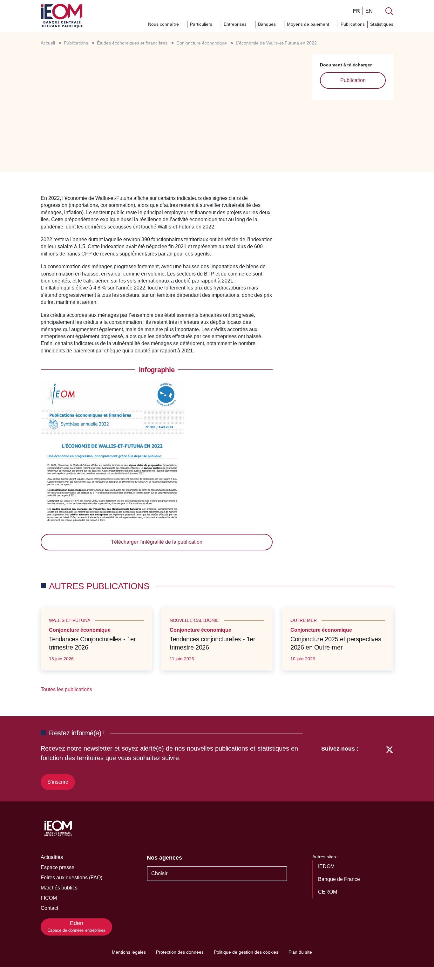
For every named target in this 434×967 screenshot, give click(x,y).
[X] (389, 766)
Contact (49, 908)
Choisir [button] (159, 873)
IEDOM (327, 866)
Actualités (52, 857)
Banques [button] (267, 24)
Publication (353, 80)
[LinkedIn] (366, 766)
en (369, 11)
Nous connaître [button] (164, 24)
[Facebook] (378, 766)
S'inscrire (57, 782)
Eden (76, 926)
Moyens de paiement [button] (308, 24)
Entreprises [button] (236, 24)
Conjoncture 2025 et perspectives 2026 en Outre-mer (335, 643)
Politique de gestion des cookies (246, 952)
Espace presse (57, 867)
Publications (353, 24)
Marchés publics (59, 887)
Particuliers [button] (202, 24)
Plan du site (300, 952)
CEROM (328, 892)
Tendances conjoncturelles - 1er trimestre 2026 (212, 643)
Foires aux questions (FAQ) (71, 877)
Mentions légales (129, 952)
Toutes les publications (67, 689)
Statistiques (381, 24)
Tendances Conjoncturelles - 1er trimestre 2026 (92, 643)
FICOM (49, 898)
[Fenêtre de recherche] (389, 11)
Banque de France (339, 879)
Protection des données (180, 952)
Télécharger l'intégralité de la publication (156, 542)
